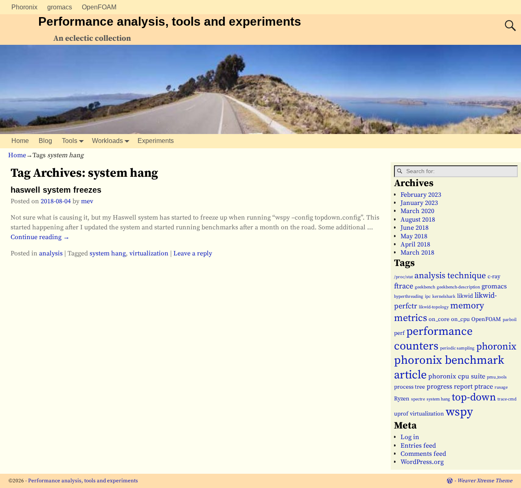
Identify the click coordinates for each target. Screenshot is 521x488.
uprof (401, 414)
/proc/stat (403, 277)
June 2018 (415, 228)
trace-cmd (507, 399)
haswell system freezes (56, 189)
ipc (428, 296)
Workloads (107, 140)
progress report (450, 386)
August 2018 (418, 219)
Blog (45, 140)
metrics (410, 318)
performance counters (433, 338)
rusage (501, 387)
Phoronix (24, 7)
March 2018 (417, 252)
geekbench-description (458, 287)
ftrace (403, 286)
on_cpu (460, 319)
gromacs (59, 7)
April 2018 (415, 244)
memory (467, 305)
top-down (474, 397)
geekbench (425, 287)
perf (399, 333)
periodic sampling (457, 348)
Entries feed (418, 446)
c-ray (494, 276)
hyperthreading (408, 296)
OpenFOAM (99, 7)
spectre (418, 399)
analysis (51, 253)
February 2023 (421, 195)
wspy (459, 412)
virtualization (149, 253)
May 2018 (414, 236)
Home (20, 140)
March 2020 (417, 211)
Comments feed (423, 454)
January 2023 (419, 203)
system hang (108, 253)
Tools (69, 140)
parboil (510, 320)
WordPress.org (422, 462)
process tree (409, 387)
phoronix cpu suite (456, 376)
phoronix (496, 347)
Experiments (156, 140)
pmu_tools (497, 377)
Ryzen (401, 398)
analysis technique (450, 275)
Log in (410, 437)
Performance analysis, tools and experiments (169, 21)
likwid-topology (434, 307)
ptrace (483, 386)
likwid (465, 296)
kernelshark (443, 296)
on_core (439, 319)
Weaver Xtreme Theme (484, 480)
